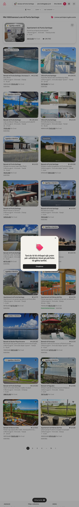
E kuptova (39, 266)
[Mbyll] (55, 238)
